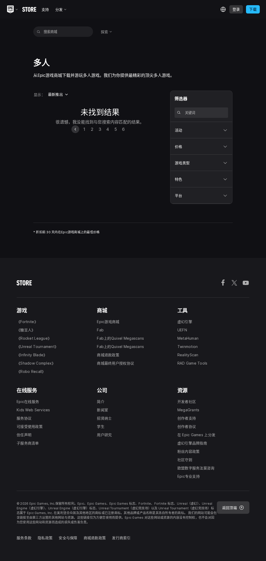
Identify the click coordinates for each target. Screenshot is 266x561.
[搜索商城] (38, 31)
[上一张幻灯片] (75, 129)
